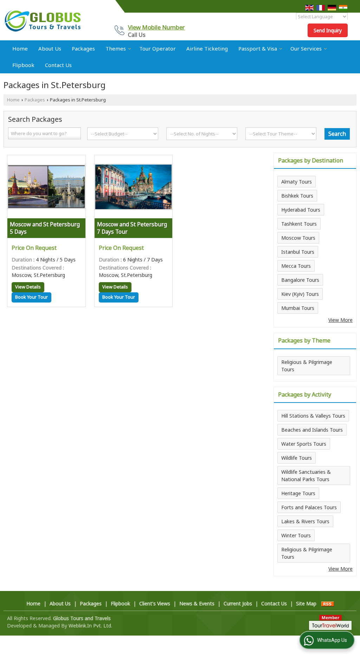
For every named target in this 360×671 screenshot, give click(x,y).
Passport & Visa (257, 48)
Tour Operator (157, 48)
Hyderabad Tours (300, 209)
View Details (28, 287)
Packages (83, 48)
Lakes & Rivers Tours (305, 521)
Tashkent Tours (299, 223)
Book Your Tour (31, 297)
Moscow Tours (298, 237)
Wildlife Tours (296, 457)
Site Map (306, 603)
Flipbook (23, 64)
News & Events (196, 603)
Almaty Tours (296, 181)
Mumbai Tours (297, 308)
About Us (49, 48)
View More (340, 320)
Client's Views (154, 603)
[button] (156, 27)
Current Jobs (238, 603)
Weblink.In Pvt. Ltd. (90, 625)
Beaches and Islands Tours (312, 429)
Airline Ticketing (207, 48)
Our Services (306, 48)
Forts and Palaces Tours (309, 507)
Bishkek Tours (297, 195)
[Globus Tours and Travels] (42, 20)
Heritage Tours (298, 493)
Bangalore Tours (300, 280)
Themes (115, 48)
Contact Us (58, 64)
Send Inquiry (328, 30)
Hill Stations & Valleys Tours (313, 415)
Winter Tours (296, 535)
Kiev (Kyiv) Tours (300, 294)
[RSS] (327, 603)
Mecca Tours (296, 266)
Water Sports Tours (303, 443)
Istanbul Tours (297, 251)
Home (20, 48)
